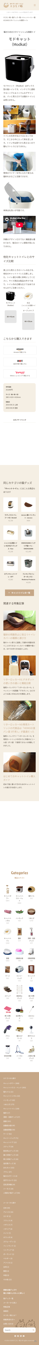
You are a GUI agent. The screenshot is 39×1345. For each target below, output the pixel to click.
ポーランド (7, 1254)
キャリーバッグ (9, 1138)
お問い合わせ (8, 1323)
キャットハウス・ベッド (12, 1087)
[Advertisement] (19, 443)
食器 (5, 1121)
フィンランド (8, 1246)
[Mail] (23, 1336)
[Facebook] (15, 1336)
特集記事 (6, 1307)
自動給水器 (7, 1125)
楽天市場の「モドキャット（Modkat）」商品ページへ (19, 362)
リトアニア (7, 1250)
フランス (6, 1220)
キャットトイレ (9, 1108)
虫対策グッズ (8, 1163)
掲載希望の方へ (9, 1319)
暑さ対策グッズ (9, 1155)
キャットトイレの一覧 (20, 592)
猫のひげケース (9, 1176)
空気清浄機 (7, 1184)
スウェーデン (8, 1241)
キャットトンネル (10, 1096)
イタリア (6, 1229)
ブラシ (5, 1172)
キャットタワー (9, 1083)
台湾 (5, 1267)
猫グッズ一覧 (8, 1298)
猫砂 (5, 1113)
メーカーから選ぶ (10, 1302)
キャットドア (8, 1142)
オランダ (6, 1237)
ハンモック (7, 1100)
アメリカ (6, 1212)
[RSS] (21, 1336)
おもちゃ (6, 1167)
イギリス (6, 1224)
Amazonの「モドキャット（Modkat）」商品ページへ (19, 350)
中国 (5, 1275)
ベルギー (6, 1258)
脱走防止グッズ (9, 1151)
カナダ (5, 1216)
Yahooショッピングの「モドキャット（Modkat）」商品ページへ (19, 374)
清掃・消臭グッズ (10, 1117)
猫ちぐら (6, 1091)
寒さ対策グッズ (9, 1159)
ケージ (5, 1134)
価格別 (5, 1311)
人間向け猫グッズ (10, 1193)
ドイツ (5, 1233)
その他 (5, 1279)
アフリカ (6, 1262)
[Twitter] (18, 1336)
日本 (5, 1208)
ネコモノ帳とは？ (10, 1315)
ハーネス (6, 1188)
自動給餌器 (7, 1129)
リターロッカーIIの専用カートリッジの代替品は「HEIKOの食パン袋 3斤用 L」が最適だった (19, 728)
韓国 (5, 1271)
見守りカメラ (8, 1180)
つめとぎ (6, 1104)
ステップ (6, 1146)
